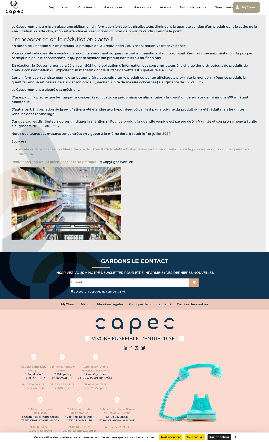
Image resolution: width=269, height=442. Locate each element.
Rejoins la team (192, 7)
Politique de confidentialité (150, 304)
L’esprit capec (58, 7)
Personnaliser (219, 437)
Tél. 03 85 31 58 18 (40, 427)
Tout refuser (194, 437)
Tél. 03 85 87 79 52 (95, 384)
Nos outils (141, 7)
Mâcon (86, 304)
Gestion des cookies (192, 304)
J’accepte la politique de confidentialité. (100, 291)
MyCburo (249, 7)
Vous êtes (85, 7)
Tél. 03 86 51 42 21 (62, 384)
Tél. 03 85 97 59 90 (117, 427)
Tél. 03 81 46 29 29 (79, 427)
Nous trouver (225, 7)
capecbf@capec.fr (62, 388)
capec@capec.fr (34, 388)
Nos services (112, 7)
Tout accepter (171, 437)
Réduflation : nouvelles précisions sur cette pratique (54, 162)
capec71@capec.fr (95, 388)
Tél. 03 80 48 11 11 (34, 384)
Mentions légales (110, 304)
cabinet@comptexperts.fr (79, 430)
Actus (164, 7)
